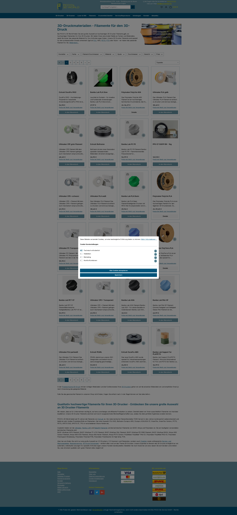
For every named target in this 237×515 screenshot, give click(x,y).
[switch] (81, 253)
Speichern (118, 275)
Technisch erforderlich (92, 250)
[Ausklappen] (155, 250)
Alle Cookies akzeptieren (118, 270)
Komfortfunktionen (90, 260)
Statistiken (87, 254)
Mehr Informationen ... (149, 239)
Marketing (87, 257)
